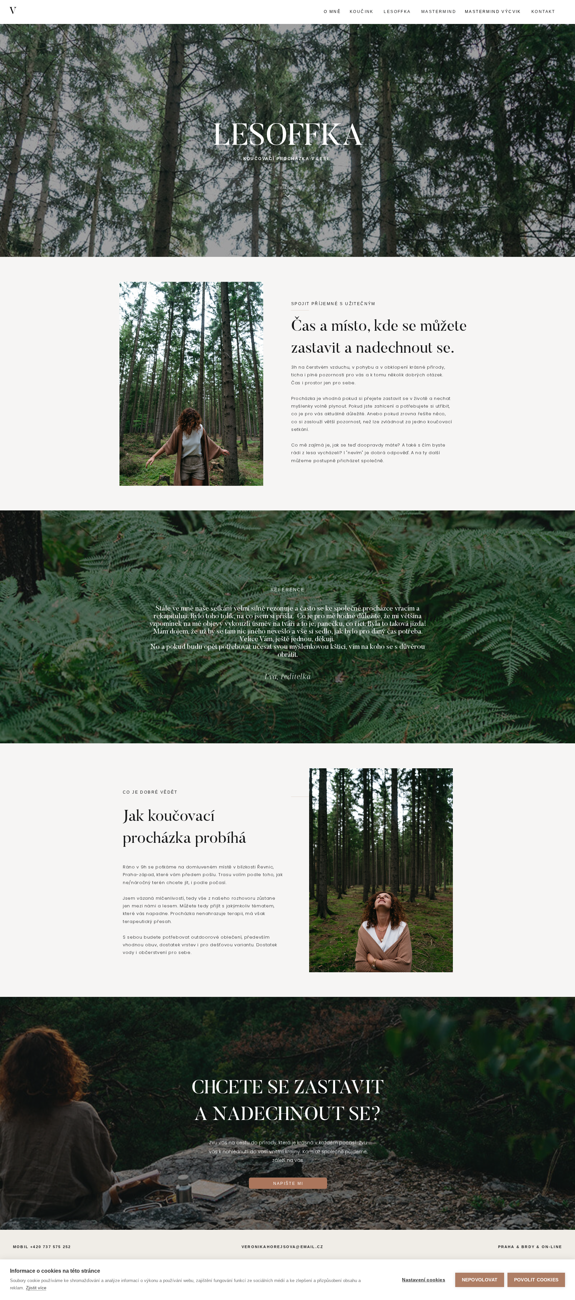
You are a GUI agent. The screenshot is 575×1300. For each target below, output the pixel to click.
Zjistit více (36, 1287)
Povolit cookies (536, 1279)
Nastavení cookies (423, 1279)
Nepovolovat (479, 1279)
